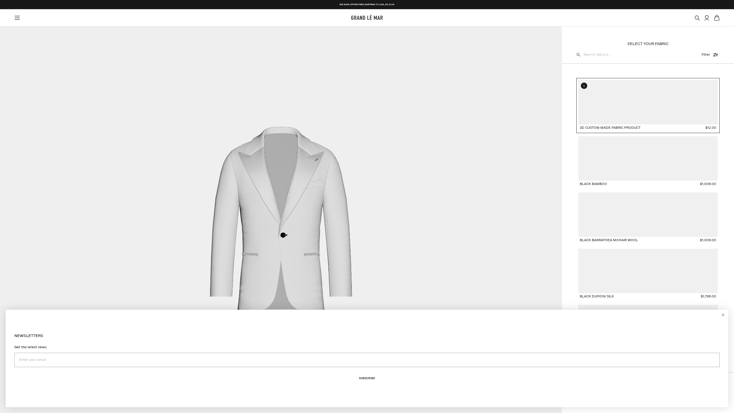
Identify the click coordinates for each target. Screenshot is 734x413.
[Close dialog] (723, 315)
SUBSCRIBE (367, 378)
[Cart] (717, 18)
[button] (584, 86)
